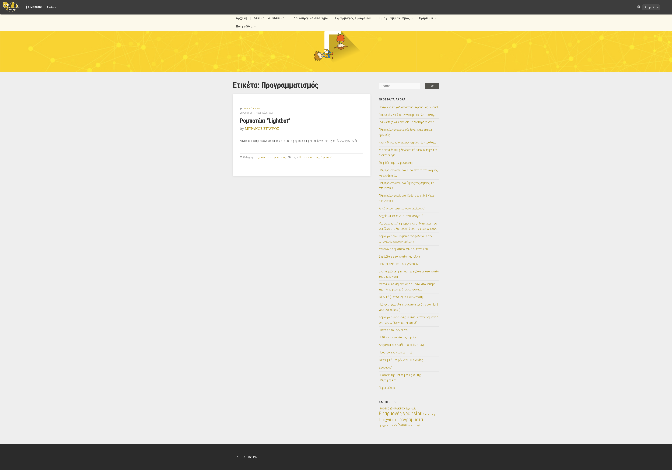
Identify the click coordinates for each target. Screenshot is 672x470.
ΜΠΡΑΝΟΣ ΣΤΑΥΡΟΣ (262, 128)
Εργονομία (410, 408)
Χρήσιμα (426, 18)
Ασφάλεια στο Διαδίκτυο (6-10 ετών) (401, 345)
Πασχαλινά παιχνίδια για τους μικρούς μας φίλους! (408, 107)
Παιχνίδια (244, 26)
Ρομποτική (326, 157)
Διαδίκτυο (397, 408)
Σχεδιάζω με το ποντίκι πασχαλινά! (399, 256)
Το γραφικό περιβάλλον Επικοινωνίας (401, 360)
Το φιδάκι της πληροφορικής (396, 162)
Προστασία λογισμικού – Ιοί (395, 352)
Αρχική (241, 18)
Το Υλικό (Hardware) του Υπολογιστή (401, 297)
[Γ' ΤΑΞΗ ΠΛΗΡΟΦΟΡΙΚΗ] (336, 45)
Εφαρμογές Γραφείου (353, 18)
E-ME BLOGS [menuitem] (35, 7)
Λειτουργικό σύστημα (310, 18)
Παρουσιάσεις (387, 388)
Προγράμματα (410, 419)
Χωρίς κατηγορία (414, 425)
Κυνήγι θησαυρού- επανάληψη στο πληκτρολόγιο (407, 142)
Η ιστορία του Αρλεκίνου (393, 330)
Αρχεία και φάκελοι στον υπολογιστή (401, 216)
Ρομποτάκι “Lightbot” (265, 120)
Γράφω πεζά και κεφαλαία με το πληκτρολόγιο (406, 122)
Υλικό (402, 424)
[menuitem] (11, 7)
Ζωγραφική (385, 367)
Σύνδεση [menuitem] (52, 7)
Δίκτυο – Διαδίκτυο (269, 18)
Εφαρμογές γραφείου (400, 413)
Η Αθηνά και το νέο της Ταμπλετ (398, 337)
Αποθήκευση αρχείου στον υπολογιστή (402, 208)
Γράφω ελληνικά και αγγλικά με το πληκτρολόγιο (407, 115)
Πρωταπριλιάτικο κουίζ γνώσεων (398, 264)
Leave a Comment (251, 108)
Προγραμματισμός (395, 18)
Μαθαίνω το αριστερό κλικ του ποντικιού (403, 249)
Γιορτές (384, 408)
